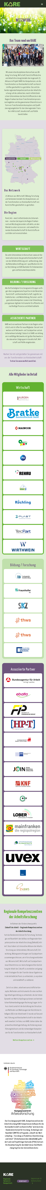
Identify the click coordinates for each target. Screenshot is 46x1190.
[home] (21, 4)
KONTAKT (23, 1181)
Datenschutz (36, 1181)
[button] (42, 4)
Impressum (35, 1179)
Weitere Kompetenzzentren (22, 1040)
